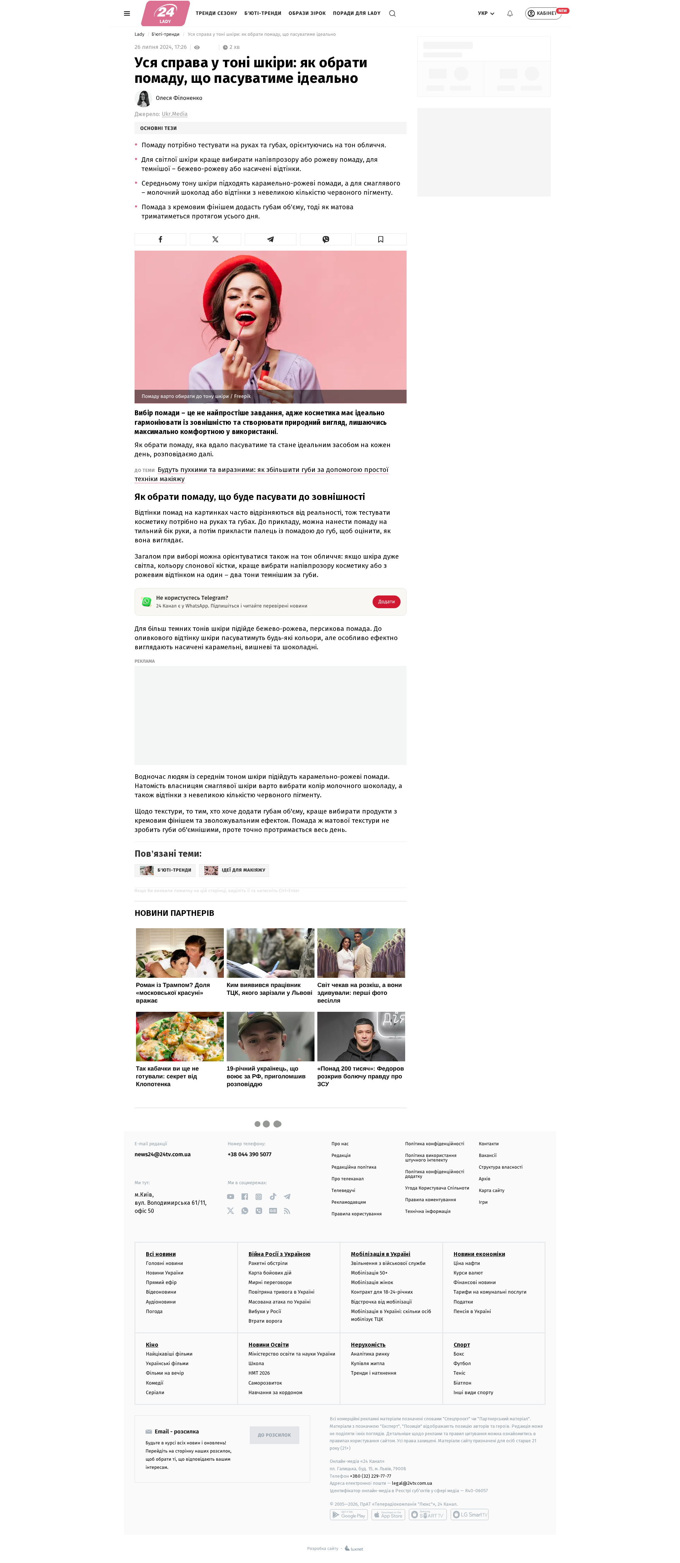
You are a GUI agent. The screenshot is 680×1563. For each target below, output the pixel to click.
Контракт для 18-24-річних (382, 1292)
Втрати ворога (265, 1321)
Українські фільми (167, 1364)
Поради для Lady (357, 13)
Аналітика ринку (370, 1354)
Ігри (483, 1202)
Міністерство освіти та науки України (292, 1354)
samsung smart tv (469, 1514)
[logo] (165, 13)
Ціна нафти (467, 1263)
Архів (484, 1179)
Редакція (341, 1155)
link (230, 1197)
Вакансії (488, 1155)
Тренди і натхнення (373, 1373)
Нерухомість (368, 1344)
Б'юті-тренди (263, 13)
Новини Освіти (269, 1344)
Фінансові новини (475, 1282)
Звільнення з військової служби (388, 1263)
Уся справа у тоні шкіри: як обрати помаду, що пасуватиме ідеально (262, 34)
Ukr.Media (175, 114)
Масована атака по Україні (280, 1302)
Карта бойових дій (270, 1273)
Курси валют (468, 1273)
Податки (463, 1302)
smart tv (428, 1514)
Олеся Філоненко (179, 98)
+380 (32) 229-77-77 (370, 1476)
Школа (256, 1364)
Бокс (459, 1354)
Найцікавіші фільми (169, 1354)
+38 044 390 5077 (249, 1154)
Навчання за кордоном (275, 1393)
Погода (154, 1311)
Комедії (154, 1383)
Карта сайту (491, 1190)
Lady (140, 34)
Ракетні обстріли (268, 1263)
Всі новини (161, 1254)
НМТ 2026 (259, 1373)
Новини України (164, 1273)
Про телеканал (348, 1179)
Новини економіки (479, 1254)
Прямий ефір (161, 1282)
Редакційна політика (354, 1167)
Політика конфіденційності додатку (434, 1174)
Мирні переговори (270, 1282)
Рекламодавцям (349, 1202)
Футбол (462, 1364)
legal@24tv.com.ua (412, 1483)
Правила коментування (430, 1200)
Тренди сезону (216, 13)
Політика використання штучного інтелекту (431, 1158)
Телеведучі (343, 1190)
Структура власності (501, 1167)
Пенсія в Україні (472, 1311)
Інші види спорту (473, 1393)
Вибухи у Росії (265, 1311)
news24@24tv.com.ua (163, 1154)
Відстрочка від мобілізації (381, 1302)
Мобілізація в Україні (380, 1254)
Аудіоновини (161, 1302)
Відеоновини (161, 1292)
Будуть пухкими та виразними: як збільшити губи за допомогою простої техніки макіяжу (262, 474)
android (349, 1514)
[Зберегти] (381, 239)
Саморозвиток (265, 1383)
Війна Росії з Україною (280, 1254)
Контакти (489, 1144)
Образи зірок (307, 13)
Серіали (155, 1393)
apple (388, 1514)
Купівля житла (368, 1364)
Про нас (340, 1144)
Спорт (462, 1344)
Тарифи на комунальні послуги (490, 1292)
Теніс (460, 1373)
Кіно (152, 1344)
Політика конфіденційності (434, 1144)
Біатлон (463, 1383)
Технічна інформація (427, 1211)
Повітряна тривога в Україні (281, 1292)
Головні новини (164, 1263)
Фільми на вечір (165, 1373)
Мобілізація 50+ (369, 1273)
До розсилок (274, 1435)
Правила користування (357, 1214)
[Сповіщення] (510, 13)
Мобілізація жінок (372, 1282)
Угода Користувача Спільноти (437, 1188)
